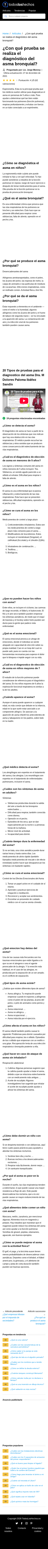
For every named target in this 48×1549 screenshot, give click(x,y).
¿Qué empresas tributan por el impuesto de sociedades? (13, 1317)
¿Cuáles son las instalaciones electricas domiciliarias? (26, 1452)
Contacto (22, 1528)
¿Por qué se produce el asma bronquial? (37, 1320)
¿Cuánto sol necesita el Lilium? (23, 1481)
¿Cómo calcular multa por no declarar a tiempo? (26, 1379)
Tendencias (19, 11)
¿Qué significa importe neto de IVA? (25, 1492)
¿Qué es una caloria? (19, 1340)
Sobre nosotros (8, 1529)
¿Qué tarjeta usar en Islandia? (22, 1497)
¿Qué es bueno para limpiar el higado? (26, 1463)
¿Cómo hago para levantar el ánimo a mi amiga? (27, 1475)
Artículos (6, 11)
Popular (32, 11)
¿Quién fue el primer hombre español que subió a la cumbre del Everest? (27, 1469)
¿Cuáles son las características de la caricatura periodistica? (25, 1346)
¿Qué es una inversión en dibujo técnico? (27, 1384)
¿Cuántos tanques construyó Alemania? (26, 1373)
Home (6, 33)
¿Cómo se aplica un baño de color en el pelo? (26, 1486)
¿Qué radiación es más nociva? (23, 1389)
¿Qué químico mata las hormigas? (24, 1501)
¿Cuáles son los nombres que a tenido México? (26, 1363)
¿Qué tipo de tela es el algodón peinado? (27, 1357)
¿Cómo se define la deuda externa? (25, 1368)
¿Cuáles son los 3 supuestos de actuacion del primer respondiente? (27, 1458)
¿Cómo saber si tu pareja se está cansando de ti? (23, 1352)
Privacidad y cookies (37, 1529)
